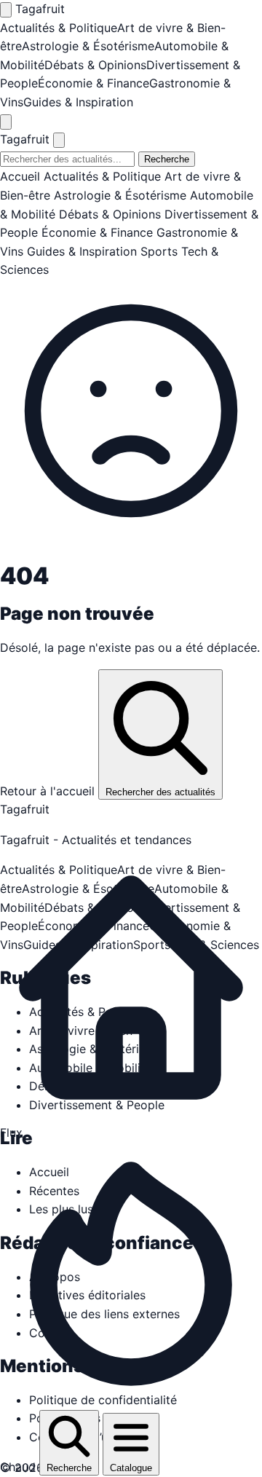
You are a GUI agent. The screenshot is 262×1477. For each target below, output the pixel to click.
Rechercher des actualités (160, 792)
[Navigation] (6, 9)
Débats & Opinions (95, 65)
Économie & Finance (93, 83)
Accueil (20, 176)
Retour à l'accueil (49, 791)
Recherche (166, 159)
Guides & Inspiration (78, 102)
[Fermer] (59, 140)
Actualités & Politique (58, 27)
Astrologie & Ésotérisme (88, 46)
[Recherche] (6, 122)
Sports (159, 251)
